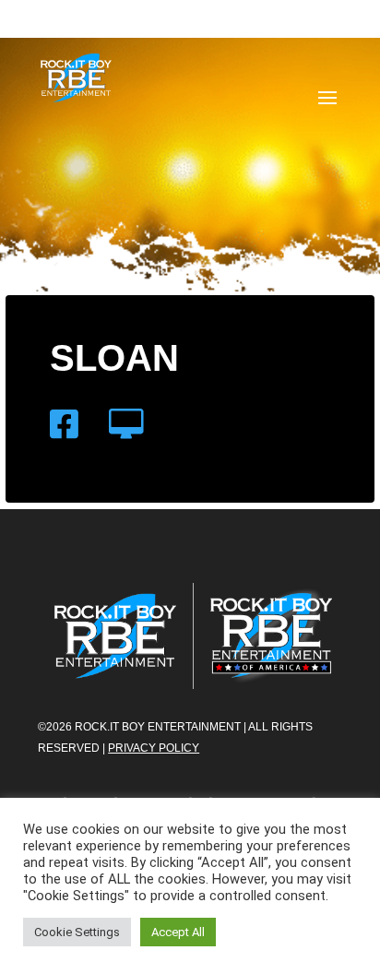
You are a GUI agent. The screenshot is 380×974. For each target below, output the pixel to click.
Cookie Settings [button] (77, 932)
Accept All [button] (178, 932)
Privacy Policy (153, 748)
